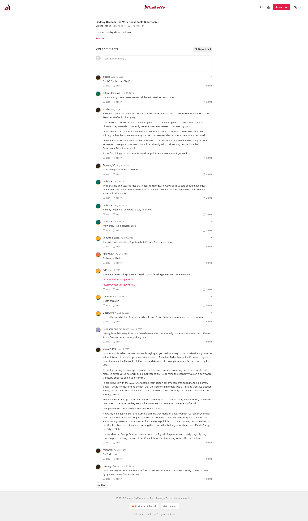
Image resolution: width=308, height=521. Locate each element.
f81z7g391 (109, 253)
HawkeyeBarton (111, 466)
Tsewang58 (109, 165)
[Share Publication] (268, 7)
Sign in (298, 7)
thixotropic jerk (111, 237)
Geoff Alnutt (109, 296)
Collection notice (183, 498)
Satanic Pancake (111, 92)
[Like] (129, 26)
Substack (138, 514)
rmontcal (108, 449)
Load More (102, 485)
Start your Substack (146, 506)
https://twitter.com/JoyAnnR (118, 279)
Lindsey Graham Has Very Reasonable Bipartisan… (127, 22)
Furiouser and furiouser (116, 328)
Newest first (204, 49)
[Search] (261, 7)
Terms (169, 498)
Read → (100, 38)
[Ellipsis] (210, 76)
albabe (106, 76)
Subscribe (281, 7)
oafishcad (108, 181)
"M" (105, 270)
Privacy (160, 498)
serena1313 (109, 348)
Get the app (169, 506)
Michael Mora (103, 26)
